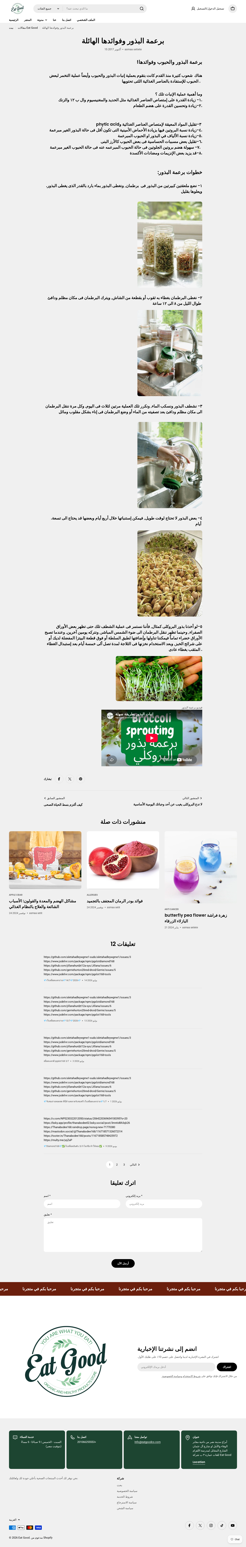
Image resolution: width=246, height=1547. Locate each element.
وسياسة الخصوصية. (172, 1376)
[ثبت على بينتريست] (80, 779)
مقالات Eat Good (28, 27)
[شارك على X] (70, 779)
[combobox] (90, 8)
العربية (12, 1519)
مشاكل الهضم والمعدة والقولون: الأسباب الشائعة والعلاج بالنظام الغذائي (42, 903)
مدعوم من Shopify (41, 1537)
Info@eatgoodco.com (148, 1442)
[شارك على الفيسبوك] (59, 779)
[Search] (142, 8)
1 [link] (109, 1164)
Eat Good (24, 1537)
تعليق (48, 1214)
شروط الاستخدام (192, 1376)
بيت (11, 27)
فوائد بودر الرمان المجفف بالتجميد (115, 901)
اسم (47, 1196)
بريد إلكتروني (134, 1196)
